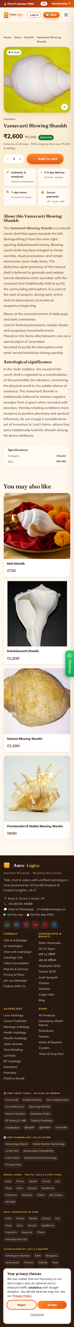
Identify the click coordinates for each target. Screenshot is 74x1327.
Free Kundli (11, 1099)
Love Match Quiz (14, 1106)
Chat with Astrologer (18, 952)
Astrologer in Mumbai (17, 1255)
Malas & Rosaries (50, 1042)
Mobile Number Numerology (49, 1143)
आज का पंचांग (61, 1127)
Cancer (46, 1181)
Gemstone (10, 1067)
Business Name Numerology (40, 1157)
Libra (20, 1188)
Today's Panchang (41, 1120)
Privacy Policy (22, 1296)
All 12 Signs (47, 948)
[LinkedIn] (54, 924)
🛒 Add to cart (45, 159)
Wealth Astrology (15, 1038)
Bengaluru (52, 1255)
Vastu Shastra (13, 1044)
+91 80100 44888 (20, 904)
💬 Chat (51, 14)
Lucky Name (12, 1157)
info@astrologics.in (53, 909)
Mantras (44, 989)
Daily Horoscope (50, 943)
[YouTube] (35, 924)
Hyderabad (12, 1262)
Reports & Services (16, 969)
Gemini (33, 1181)
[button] (37, 80)
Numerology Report (16, 1143)
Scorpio (32, 1188)
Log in (34, 14)
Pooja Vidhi (46, 994)
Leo (57, 1181)
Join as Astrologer (15, 980)
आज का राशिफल (47, 960)
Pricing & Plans (14, 974)
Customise (37, 1314)
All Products (47, 1015)
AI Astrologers (13, 946)
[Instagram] (26, 924)
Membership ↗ (61, 3)
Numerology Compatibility (38, 1150)
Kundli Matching (32, 1099)
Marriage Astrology (16, 1027)
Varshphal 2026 (49, 966)
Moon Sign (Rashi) (39, 1106)
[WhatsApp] (7, 924)
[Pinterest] (45, 924)
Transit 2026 (47, 971)
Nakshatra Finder (40, 1113)
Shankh (29, 37)
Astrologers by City (16, 1239)
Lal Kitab (10, 1055)
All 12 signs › (56, 1194)
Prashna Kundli (14, 1078)
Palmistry (10, 1072)
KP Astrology (12, 1061)
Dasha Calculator (15, 1113)
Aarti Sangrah (48, 977)
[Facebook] (17, 924)
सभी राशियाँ (10, 1201)
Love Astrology (13, 1015)
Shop (17, 37)
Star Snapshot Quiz (58, 1099)
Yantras (44, 1036)
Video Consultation (16, 963)
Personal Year (13, 1164)
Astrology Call (13, 957)
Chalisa (44, 983)
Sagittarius (47, 1188)
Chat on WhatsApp (21, 909)
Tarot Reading (13, 1049)
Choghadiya (12, 1127)
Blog (42, 1000)
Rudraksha (46, 1031)
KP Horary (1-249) (15, 1120)
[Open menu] (66, 15)
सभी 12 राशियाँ (47, 954)
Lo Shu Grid (12, 1150)
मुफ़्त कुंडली (29, 1127)
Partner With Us (14, 986)
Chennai (28, 1262)
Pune (55, 1262)
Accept (52, 1305)
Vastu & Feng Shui (51, 1054)
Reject (21, 1305)
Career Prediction (15, 1021)
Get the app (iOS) (41, 914)
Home (7, 37)
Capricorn (11, 1194)
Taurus (20, 1181)
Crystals (44, 1048)
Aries (8, 1181)
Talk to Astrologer (15, 940)
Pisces (40, 1194)
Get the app (15, 914)
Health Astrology (15, 1032)
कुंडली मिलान (45, 1127)
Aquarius (27, 1194)
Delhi (38, 1255)
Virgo (8, 1188)
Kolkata (42, 1262)
